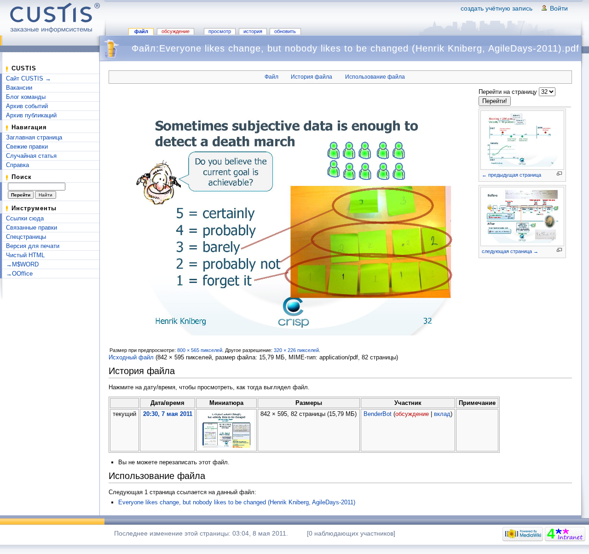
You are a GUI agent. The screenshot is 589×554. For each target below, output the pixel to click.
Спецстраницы (26, 236)
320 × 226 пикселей (296, 350)
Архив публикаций (31, 115)
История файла (311, 77)
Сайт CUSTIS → (28, 78)
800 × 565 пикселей (199, 350)
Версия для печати (32, 245)
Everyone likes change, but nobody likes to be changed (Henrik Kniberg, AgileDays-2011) (236, 502)
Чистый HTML (25, 255)
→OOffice (19, 273)
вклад (442, 413)
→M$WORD (22, 264)
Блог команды (26, 96)
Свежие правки (27, 146)
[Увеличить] (559, 173)
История (252, 31)
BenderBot (378, 413)
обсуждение (412, 413)
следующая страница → (510, 251)
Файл (141, 31)
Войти (559, 8)
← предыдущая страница (511, 175)
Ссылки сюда (25, 218)
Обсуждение (176, 31)
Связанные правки (31, 227)
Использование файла (375, 77)
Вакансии (19, 87)
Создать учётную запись (496, 8)
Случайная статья (31, 155)
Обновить (285, 31)
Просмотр (219, 31)
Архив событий (27, 106)
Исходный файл (131, 357)
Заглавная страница (34, 137)
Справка (17, 165)
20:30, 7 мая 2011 (167, 413)
